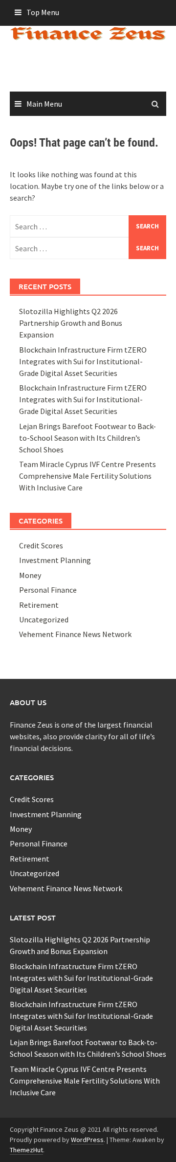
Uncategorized (43, 619)
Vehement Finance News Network (75, 634)
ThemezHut (26, 1149)
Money (30, 575)
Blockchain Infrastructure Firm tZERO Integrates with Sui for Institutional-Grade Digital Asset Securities (83, 361)
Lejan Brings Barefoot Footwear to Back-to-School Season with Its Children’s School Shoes (87, 437)
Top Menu (42, 12)
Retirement (39, 605)
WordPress (87, 1139)
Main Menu (44, 104)
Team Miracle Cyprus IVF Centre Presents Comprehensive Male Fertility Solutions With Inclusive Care (87, 475)
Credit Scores (41, 545)
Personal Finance (48, 590)
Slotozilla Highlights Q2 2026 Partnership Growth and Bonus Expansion (70, 322)
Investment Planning (55, 560)
